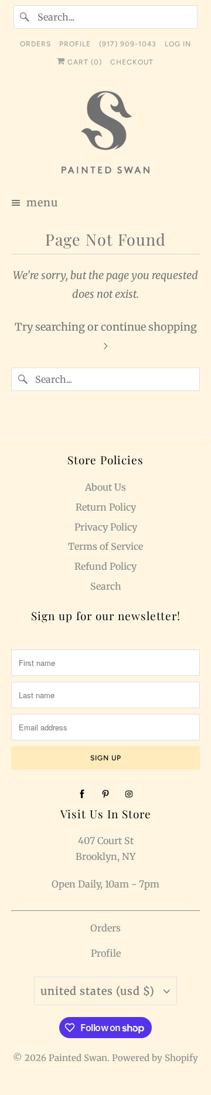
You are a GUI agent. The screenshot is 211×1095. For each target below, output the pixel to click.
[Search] (25, 17)
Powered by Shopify (155, 1057)
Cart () (83, 62)
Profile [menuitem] (75, 44)
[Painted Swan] (105, 134)
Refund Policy (105, 566)
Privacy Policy (105, 527)
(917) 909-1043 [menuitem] (127, 44)
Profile (106, 953)
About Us (105, 487)
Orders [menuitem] (35, 44)
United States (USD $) (99, 991)
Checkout (132, 62)
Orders (105, 928)
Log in (178, 44)
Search (105, 586)
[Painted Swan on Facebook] (82, 794)
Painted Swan (78, 1057)
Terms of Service (105, 546)
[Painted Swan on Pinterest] (105, 794)
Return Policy (106, 507)
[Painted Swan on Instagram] (129, 794)
